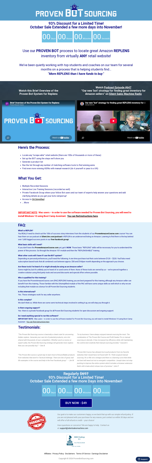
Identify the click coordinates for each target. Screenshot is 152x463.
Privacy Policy (58, 454)
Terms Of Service (83, 454)
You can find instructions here (82, 216)
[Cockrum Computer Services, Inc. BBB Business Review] (76, 447)
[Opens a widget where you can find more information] (143, 459)
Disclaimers (70, 454)
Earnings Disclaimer (100, 454)
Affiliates (47, 454)
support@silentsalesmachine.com (74, 428)
